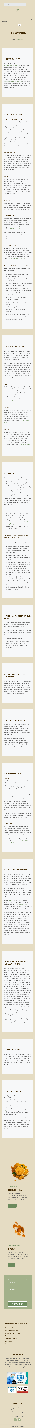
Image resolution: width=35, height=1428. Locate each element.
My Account (8, 1341)
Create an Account (10, 1344)
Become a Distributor (11, 1330)
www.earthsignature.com (12, 124)
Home (6, 17)
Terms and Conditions (12, 1338)
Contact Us (6, 21)
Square (10, 1110)
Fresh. (15, 1187)
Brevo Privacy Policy (22, 904)
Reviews (18, 19)
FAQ (30, 19)
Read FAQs (11, 1265)
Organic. (10, 1187)
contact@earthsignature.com (13, 81)
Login (8, 1)
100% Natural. (12, 1246)
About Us (17, 17)
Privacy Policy (9, 1336)
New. (18, 1246)
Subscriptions (7, 19)
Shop (24, 17)
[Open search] (19, 25)
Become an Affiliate (11, 1328)
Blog (25, 19)
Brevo (10, 900)
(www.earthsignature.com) (12, 65)
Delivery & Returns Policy (12, 1333)
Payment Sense (18, 1110)
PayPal (6, 1110)
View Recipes (12, 1205)
